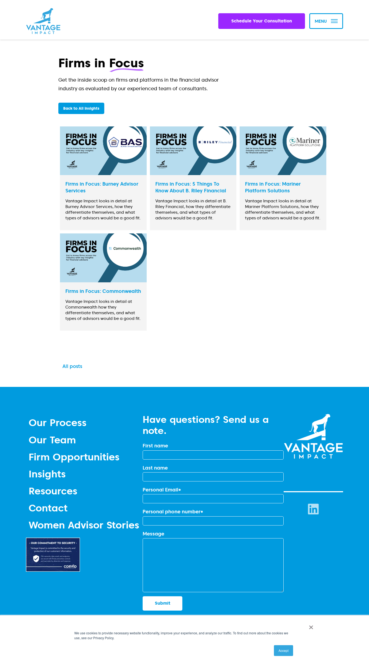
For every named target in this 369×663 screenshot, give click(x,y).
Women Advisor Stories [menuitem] (84, 524)
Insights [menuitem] (47, 473)
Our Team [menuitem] (52, 439)
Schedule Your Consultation (261, 21)
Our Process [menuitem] (57, 422)
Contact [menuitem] (48, 507)
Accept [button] (284, 650)
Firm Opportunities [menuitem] (74, 456)
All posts (72, 366)
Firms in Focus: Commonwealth (103, 291)
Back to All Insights (81, 108)
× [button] (310, 625)
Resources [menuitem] (53, 490)
